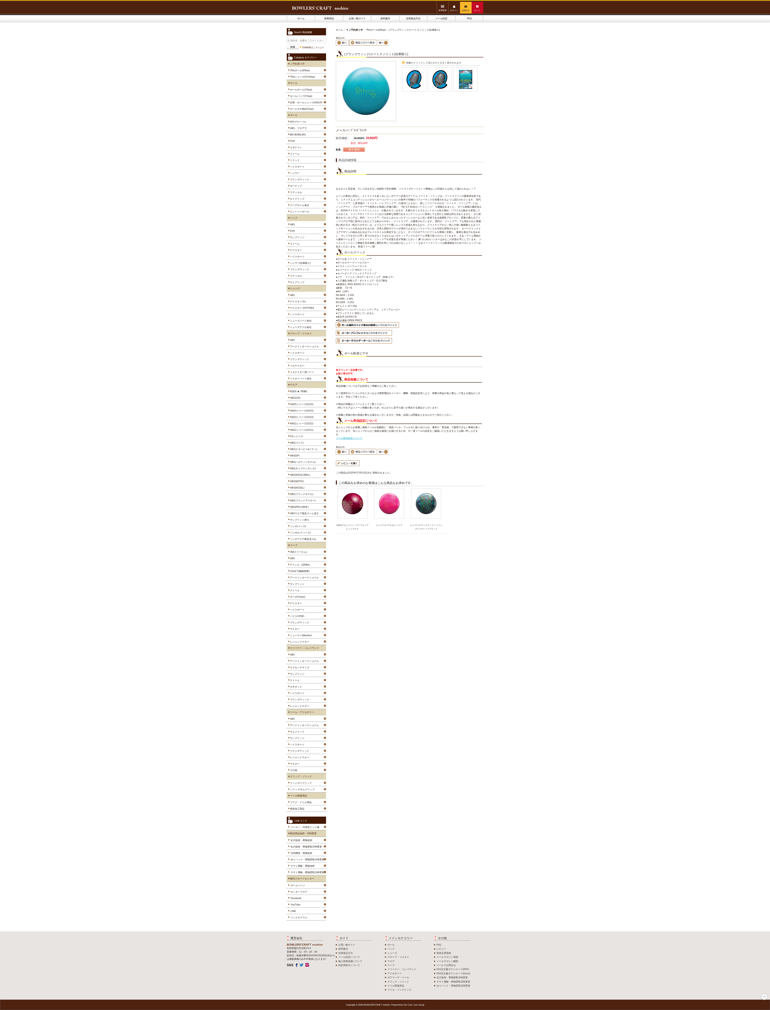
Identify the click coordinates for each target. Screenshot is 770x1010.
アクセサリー (394, 973)
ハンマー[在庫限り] (299, 263)
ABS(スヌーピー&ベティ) (303, 449)
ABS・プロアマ (298, 128)
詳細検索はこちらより (313, 47)
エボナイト (295, 147)
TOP (764, 997)
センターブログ (299, 891)
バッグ (391, 948)
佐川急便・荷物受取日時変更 (306, 846)
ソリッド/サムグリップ (302, 789)
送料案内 (385, 18)
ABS (292, 224)
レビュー (441, 948)
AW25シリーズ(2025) (301, 404)
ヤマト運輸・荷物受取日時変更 (307, 872)
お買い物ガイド (357, 18)
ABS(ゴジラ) (296, 442)
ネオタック (295, 686)
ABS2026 (294, 397)
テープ (391, 965)
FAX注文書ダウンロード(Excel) (453, 973)
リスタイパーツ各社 (300, 378)
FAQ (469, 18)
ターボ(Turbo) (297, 596)
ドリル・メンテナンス (399, 989)
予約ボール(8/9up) (376, 29)
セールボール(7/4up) (300, 89)
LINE (293, 911)
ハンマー (294, 173)
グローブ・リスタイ (398, 957)
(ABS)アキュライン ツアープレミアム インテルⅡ (352, 527)
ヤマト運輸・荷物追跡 (303, 866)
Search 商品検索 (303, 32)
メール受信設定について (349, 438)
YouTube (295, 904)
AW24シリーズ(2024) (301, 410)
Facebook (296, 898)
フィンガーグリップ (300, 783)
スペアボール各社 (299, 205)
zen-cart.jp (419, 1005)
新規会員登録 (444, 953)
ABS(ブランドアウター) (302, 500)
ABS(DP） (295, 455)
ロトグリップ (296, 198)
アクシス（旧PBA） (300, 564)
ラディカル (295, 192)
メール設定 (441, 18)
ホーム (301, 18)
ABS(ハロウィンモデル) (302, 462)
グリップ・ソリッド (398, 981)
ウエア (391, 961)
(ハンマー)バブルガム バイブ (389, 525)
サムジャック (296, 731)
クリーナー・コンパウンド (401, 969)
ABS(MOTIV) (296, 481)
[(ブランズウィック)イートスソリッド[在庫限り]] (366, 120)
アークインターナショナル (304, 346)
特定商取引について (349, 965)
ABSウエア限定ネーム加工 (304, 513)
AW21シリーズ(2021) (301, 430)
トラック (294, 160)
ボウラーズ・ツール (398, 977)
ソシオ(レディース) (300, 532)
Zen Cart (407, 1005)
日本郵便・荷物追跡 (301, 853)
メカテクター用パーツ (301, 372)
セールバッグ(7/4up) (300, 96)
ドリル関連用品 (395, 985)
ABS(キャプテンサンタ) (302, 468)
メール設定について (349, 957)
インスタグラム (299, 917)
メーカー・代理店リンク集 (305, 827)
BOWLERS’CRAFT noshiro (377, 1005)
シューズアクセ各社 (300, 327)
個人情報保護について (350, 961)
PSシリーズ (296, 436)
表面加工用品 (296, 808)
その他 (293, 770)
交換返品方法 (413, 18)
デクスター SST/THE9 (301, 308)
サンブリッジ (296, 237)
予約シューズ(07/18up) (302, 76)
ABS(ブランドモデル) (301, 494)
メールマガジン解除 (447, 961)
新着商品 (329, 18)
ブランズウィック (299, 179)
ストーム (294, 153)
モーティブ (295, 186)
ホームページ (298, 885)
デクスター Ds (297, 301)
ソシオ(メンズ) (297, 526)
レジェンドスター (299, 641)
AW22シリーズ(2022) (301, 423)
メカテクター (296, 365)
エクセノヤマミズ (299, 667)
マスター (294, 629)
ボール (391, 944)
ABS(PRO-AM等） (299, 507)
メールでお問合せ (446, 965)
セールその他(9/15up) (301, 109)
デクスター (295, 250)
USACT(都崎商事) (299, 571)
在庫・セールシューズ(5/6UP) (305, 102)
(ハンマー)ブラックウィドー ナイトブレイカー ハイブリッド (426, 527)
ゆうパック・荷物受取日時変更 (307, 859)
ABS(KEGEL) (296, 487)
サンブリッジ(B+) (299, 519)
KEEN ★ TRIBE (298, 391)
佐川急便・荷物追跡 (301, 840)
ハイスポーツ (296, 166)
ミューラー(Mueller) (300, 635)
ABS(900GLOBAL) (299, 475)
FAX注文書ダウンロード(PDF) (453, 969)
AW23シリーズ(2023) (301, 417)
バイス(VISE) (296, 616)
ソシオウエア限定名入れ (302, 539)
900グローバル (297, 121)
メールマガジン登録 (447, 957)
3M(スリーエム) (298, 552)
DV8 (292, 141)
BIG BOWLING (297, 134)
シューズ (392, 953)
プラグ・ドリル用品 (300, 802)
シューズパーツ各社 (300, 320)
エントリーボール (299, 211)
